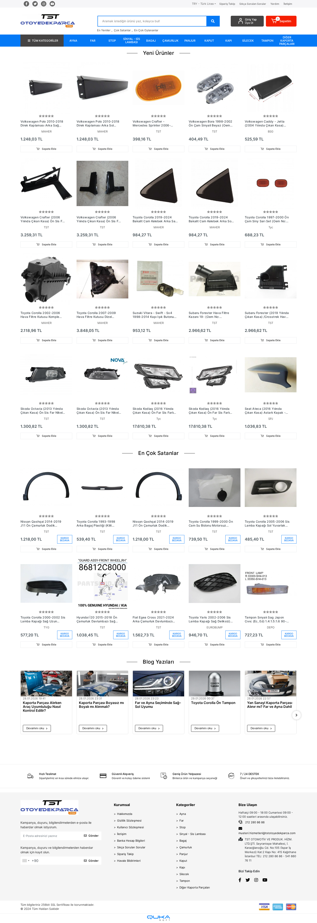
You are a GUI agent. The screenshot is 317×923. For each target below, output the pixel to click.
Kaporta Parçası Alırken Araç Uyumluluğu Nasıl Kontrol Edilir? (42, 706)
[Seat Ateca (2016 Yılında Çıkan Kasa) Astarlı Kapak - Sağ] (271, 375)
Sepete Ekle (48, 148)
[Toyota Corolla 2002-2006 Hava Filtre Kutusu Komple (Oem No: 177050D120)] (46, 279)
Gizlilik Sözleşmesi (129, 820)
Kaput (183, 860)
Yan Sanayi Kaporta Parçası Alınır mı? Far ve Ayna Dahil (269, 705)
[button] (281, 21)
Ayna (182, 814)
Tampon (184, 880)
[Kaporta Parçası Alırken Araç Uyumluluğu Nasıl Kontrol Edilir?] (46, 683)
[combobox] (26, 861)
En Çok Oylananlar (146, 30)
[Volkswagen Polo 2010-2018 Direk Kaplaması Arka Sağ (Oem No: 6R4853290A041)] (46, 88)
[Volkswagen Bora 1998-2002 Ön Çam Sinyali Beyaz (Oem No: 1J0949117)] (214, 88)
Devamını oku (35, 728)
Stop (182, 827)
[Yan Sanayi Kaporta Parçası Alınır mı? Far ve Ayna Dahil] (270, 683)
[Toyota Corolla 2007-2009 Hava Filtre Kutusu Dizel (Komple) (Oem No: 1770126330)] (102, 279)
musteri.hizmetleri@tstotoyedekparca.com (267, 833)
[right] (296, 715)
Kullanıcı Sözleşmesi (130, 827)
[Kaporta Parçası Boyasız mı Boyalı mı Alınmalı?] (102, 683)
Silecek (184, 874)
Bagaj (183, 840)
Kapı (182, 867)
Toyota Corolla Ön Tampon (213, 703)
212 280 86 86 (254, 822)
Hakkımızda (124, 814)
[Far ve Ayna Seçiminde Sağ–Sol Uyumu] (158, 683)
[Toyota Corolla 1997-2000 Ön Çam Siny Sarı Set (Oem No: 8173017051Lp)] (271, 183)
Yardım (274, 3)
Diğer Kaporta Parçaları (194, 887)
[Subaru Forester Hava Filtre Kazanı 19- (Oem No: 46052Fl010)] (214, 279)
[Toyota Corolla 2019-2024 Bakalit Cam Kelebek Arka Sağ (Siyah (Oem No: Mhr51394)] (158, 183)
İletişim (288, 3)
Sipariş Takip (227, 3)
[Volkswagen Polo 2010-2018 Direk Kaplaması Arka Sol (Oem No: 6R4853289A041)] (102, 88)
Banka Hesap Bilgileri (131, 840)
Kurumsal (122, 805)
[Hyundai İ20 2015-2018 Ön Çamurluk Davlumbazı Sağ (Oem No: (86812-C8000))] (102, 583)
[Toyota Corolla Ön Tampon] (214, 683)
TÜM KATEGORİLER (45, 40)
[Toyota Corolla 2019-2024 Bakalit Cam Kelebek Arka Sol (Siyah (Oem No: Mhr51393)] (214, 183)
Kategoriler (185, 805)
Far (181, 820)
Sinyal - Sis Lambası (192, 834)
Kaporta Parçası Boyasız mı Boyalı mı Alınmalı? (101, 705)
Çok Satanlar (122, 30)
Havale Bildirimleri (129, 860)
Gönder (93, 835)
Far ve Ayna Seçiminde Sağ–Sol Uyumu (158, 705)
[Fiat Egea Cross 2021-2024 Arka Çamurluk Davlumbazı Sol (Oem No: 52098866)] (158, 583)
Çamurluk (185, 847)
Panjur (183, 854)
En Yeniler (103, 30)
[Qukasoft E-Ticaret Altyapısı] (158, 918)
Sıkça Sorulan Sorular (252, 3)
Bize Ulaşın (248, 805)
